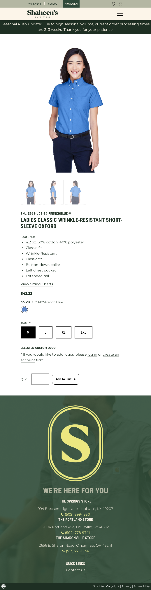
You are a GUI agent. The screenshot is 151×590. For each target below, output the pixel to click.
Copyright (112, 586)
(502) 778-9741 (77, 533)
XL (64, 332)
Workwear (34, 3)
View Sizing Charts (37, 284)
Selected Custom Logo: (38, 347)
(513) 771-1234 (77, 551)
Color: (26, 302)
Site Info (98, 586)
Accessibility (142, 586)
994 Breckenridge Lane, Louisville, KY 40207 (75, 509)
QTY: (24, 379)
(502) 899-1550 (77, 514)
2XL (83, 332)
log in (92, 354)
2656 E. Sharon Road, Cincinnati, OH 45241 (75, 545)
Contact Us (75, 570)
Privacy (126, 586)
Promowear (71, 3)
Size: (24, 322)
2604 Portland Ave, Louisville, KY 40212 (75, 527)
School (52, 3)
